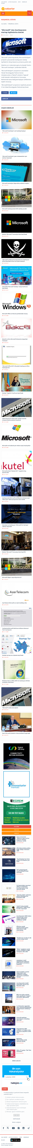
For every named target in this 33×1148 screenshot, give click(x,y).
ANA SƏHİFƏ (4, 2)
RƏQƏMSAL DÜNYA (13, 24)
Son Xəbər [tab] (16, 826)
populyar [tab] (16, 830)
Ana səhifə (4, 24)
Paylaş (5, 92)
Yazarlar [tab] (16, 833)
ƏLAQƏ (3, 3)
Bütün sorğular (16, 1122)
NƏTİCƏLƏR (16, 1119)
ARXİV (19, 2)
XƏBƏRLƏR (24, 2)
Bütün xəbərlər (16, 1061)
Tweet (14, 92)
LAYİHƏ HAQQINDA (12, 2)
